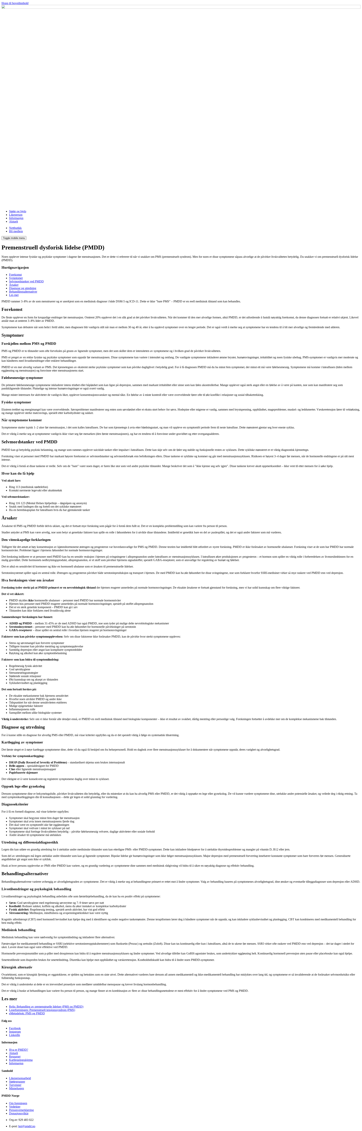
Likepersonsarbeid (20, 1078)
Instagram (15, 1031)
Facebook (15, 1028)
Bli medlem (16, 231)
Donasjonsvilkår (18, 1113)
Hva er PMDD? (18, 1049)
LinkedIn (14, 1035)
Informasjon (16, 218)
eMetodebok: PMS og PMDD (27, 1013)
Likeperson (15, 214)
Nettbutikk (15, 227)
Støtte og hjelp (17, 211)
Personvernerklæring (21, 1110)
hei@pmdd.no (26, 1126)
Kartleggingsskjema (21, 1059)
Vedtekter (14, 1106)
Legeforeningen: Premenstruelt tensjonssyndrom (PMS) (42, 1010)
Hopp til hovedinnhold (15, 3)
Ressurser (15, 1056)
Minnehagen (16, 1088)
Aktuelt (13, 221)
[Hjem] (181, 7)
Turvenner (15, 1085)
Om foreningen (18, 1103)
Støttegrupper (17, 1081)
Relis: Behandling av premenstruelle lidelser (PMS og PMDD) (46, 1006)
